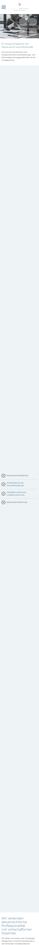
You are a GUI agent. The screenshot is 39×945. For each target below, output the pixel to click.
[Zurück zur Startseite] (19, 7)
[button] (4, 7)
